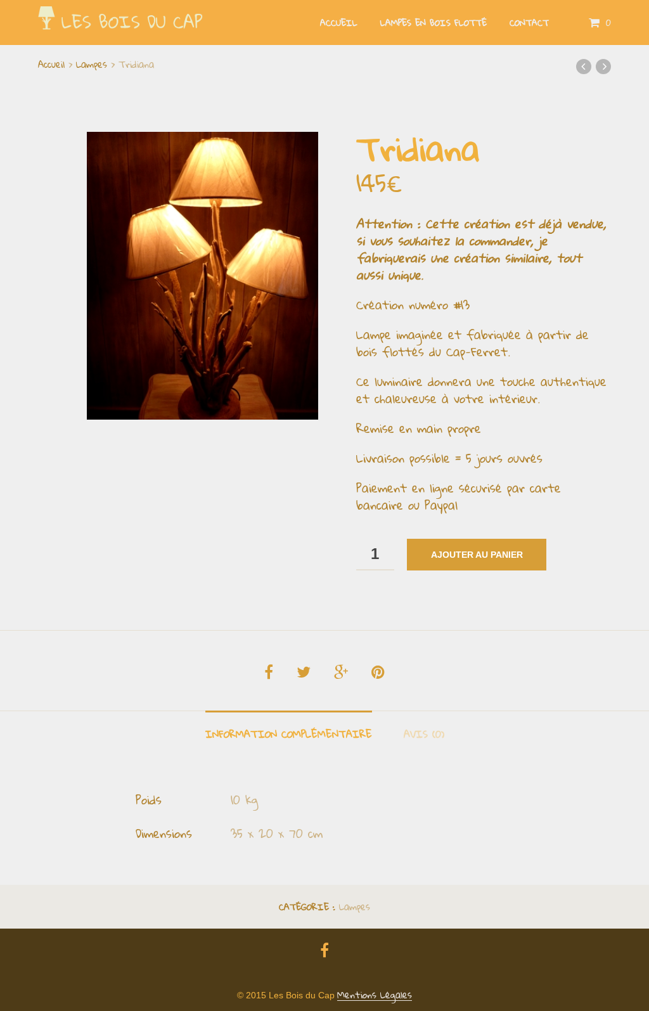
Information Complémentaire (288, 734)
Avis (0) (424, 734)
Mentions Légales (374, 995)
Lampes (91, 64)
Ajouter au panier (477, 555)
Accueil (338, 23)
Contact (529, 23)
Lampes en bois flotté (433, 23)
